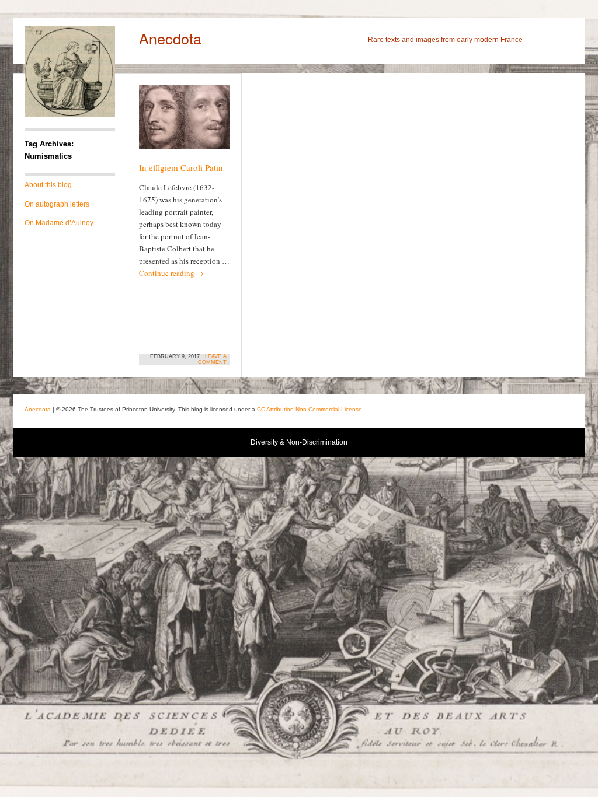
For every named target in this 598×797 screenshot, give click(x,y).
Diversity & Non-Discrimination (299, 442)
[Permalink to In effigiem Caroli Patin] (184, 122)
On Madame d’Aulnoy (59, 223)
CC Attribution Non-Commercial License (309, 409)
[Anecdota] (70, 114)
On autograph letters (57, 204)
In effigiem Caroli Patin (181, 167)
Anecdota (170, 37)
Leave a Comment (212, 359)
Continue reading (171, 273)
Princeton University (502, 411)
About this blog (48, 185)
